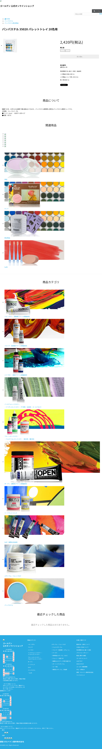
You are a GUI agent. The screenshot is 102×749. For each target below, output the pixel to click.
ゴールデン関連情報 (81, 666)
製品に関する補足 (81, 655)
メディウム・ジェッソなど (58, 644)
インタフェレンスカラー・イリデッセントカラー (35, 653)
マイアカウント (85, 11)
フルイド (30, 647)
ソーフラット (31, 664)
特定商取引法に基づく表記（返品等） (71, 71)
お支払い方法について (82, 647)
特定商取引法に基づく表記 (83, 650)
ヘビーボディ (31, 644)
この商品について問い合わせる (69, 77)
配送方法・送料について (83, 644)
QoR (29, 667)
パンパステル (8, 21)
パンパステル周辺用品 (11, 23)
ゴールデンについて (81, 658)
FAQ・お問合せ (80, 669)
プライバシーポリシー (82, 653)
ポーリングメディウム (59, 664)
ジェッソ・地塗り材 (58, 658)
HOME (8, 19)
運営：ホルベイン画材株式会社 (84, 672)
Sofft (30, 673)
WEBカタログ (80, 664)
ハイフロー (31, 650)
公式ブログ (79, 661)
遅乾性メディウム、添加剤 (60, 669)
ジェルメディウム (57, 647)
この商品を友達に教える (67, 74)
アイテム (97, 11)
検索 (100, 14)
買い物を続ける (64, 80)
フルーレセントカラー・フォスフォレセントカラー (35, 658)
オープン (30, 661)
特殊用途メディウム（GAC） (60, 655)
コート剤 (55, 666)
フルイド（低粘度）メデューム (61, 650)
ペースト (55, 653)
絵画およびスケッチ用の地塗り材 (62, 661)
